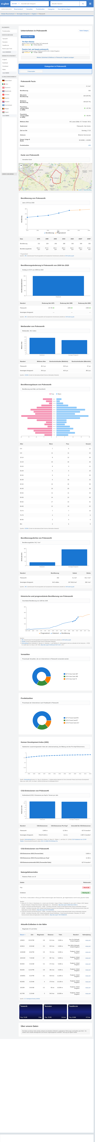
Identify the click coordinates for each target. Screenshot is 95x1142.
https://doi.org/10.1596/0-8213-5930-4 (68, 905)
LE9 (89, 145)
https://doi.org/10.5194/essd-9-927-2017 (51, 645)
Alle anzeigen (7, 52)
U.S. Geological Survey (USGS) (32, 998)
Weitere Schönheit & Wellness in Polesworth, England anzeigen (55, 57)
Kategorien (51, 9)
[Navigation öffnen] (90, 3)
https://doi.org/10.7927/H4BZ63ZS (58, 915)
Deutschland (7, 80)
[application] (55, 221)
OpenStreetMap (88, 190)
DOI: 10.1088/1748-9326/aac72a (49, 841)
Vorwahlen (29, 9)
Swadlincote (5, 45)
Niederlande (6, 91)
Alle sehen (6, 72)
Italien (5, 84)
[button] (21, 165)
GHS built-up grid (69, 255)
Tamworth (5, 38)
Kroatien (5, 102)
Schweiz (5, 95)
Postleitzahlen (40, 9)
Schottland (5, 66)
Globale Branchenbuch (8, 14)
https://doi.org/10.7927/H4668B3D (45, 910)
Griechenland (7, 105)
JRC (26, 255)
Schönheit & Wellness (27, 36)
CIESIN (26, 375)
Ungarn (5, 112)
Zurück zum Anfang (8, 174)
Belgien (5, 109)
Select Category (84, 30)
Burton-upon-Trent (7, 48)
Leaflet (80, 190)
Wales (4, 69)
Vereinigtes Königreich (23, 14)
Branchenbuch (18, 9)
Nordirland (5, 63)
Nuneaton (5, 42)
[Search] (83, 3)
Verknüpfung (25, 643)
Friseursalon (31, 71)
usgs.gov (88, 940)
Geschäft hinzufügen (64, 9)
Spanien (5, 98)
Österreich (6, 88)
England (34, 14)
